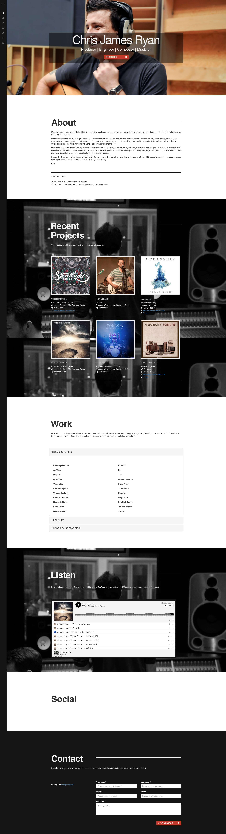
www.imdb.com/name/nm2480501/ (73, 181)
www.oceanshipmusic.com (154, 310)
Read (111, 57)
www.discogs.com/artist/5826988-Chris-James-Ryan (86, 184)
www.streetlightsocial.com (64, 310)
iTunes (145, 313)
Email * (99, 791)
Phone (143, 791)
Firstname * (101, 782)
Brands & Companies (65, 528)
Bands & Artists (61, 451)
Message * (100, 801)
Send (165, 823)
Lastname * (146, 782)
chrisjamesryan (67, 784)
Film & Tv (57, 520)
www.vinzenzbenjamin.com (154, 374)
